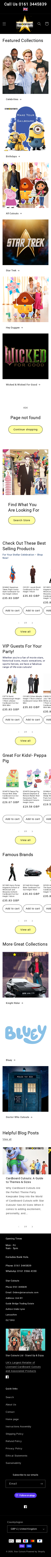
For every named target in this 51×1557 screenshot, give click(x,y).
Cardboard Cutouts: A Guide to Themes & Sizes (24, 1180)
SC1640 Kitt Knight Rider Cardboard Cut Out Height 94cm (31, 887)
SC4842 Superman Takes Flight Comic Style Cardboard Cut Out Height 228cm (11, 590)
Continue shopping (25, 429)
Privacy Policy (14, 1448)
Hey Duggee (13, 327)
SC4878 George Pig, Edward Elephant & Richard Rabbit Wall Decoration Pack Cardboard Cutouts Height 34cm (31, 796)
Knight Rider (13, 1003)
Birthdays (11, 156)
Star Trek (11, 270)
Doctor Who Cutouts (17, 1117)
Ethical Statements (16, 1455)
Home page (12, 1419)
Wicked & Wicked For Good (21, 384)
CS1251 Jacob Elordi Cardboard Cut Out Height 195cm (32, 589)
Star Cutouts (20, 1552)
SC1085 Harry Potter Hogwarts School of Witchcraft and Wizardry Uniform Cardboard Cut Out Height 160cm (11, 890)
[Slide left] (19, 623)
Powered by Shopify (35, 1552)
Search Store (21, 520)
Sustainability (13, 1463)
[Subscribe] (41, 1484)
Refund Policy (14, 1441)
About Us (11, 1404)
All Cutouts (12, 213)
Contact (10, 1412)
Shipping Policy (15, 1434)
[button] (4, 23)
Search (10, 1397)
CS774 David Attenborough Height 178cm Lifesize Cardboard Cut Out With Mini (11, 700)
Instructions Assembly (18, 1426)
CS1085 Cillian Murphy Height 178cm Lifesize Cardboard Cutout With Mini (33, 699)
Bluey (9, 1060)
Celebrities (12, 99)
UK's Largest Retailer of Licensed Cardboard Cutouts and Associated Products (23, 1366)
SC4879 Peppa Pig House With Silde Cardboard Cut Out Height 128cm (10, 794)
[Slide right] (32, 623)
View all (25, 631)
